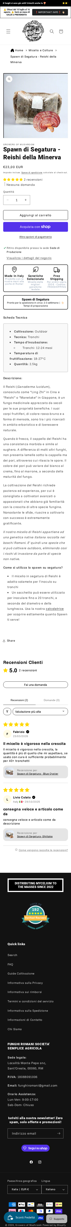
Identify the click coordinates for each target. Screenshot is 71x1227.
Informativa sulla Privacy (25, 983)
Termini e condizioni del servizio (31, 1001)
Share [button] (11, 640)
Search (12, 955)
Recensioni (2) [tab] (19, 700)
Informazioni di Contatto (25, 1020)
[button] (8, 31)
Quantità (8, 191)
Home (19, 50)
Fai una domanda (35, 685)
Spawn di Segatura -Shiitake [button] (35, 836)
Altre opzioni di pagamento (35, 236)
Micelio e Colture (41, 50)
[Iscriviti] (58, 1133)
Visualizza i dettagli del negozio (29, 258)
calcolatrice (55, 609)
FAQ (10, 964)
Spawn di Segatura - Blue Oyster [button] (37, 773)
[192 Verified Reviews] (35, 931)
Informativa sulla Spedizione (28, 1010)
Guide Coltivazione (21, 973)
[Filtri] (7, 711)
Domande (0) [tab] (52, 700)
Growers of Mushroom (28, 1225)
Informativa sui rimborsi (25, 992)
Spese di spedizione (32, 172)
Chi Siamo (15, 1029)
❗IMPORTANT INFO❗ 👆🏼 (50, 12)
